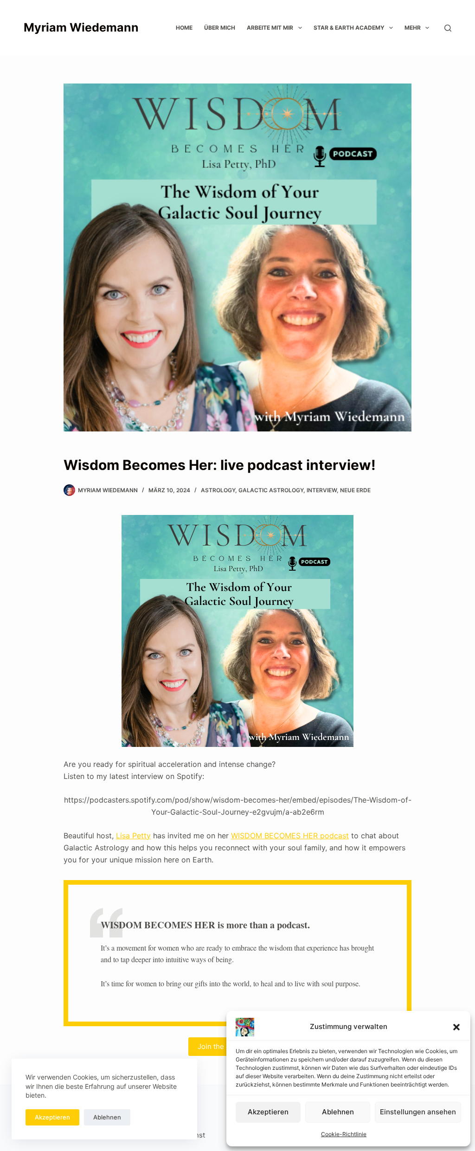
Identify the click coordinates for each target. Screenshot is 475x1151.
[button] (456, 1027)
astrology (218, 490)
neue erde (355, 490)
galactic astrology (270, 490)
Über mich (219, 27)
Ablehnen (338, 1111)
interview (322, 490)
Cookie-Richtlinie (343, 1134)
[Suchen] (447, 28)
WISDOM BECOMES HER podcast (290, 835)
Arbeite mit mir (270, 27)
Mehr (412, 27)
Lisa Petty (133, 835)
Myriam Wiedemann (81, 27)
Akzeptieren (268, 1111)
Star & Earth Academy (349, 27)
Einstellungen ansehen (418, 1111)
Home (184, 27)
